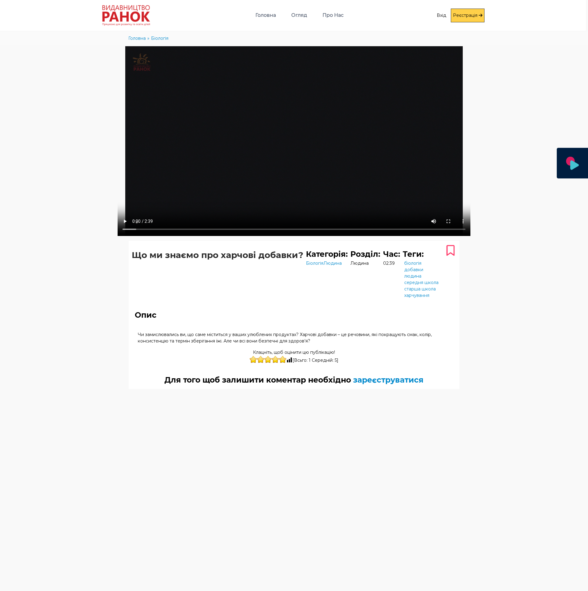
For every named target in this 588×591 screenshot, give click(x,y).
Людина (332, 263)
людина (412, 276)
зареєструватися (388, 379)
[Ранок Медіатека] (109, 15)
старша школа (420, 289)
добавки (413, 269)
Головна (265, 15)
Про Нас (333, 15)
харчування (416, 295)
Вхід (441, 15)
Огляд (299, 15)
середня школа (421, 282)
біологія (412, 263)
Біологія (314, 263)
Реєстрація (466, 15)
